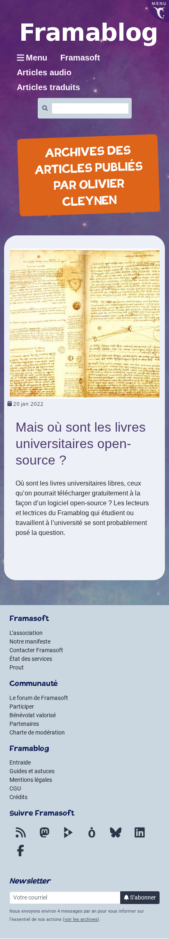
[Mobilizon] (92, 837)
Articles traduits (48, 87)
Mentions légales (30, 779)
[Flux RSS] (20, 837)
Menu (36, 57)
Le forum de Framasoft (38, 698)
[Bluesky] (116, 837)
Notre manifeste (29, 641)
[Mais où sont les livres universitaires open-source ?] (85, 323)
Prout (16, 667)
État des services (30, 658)
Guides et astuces (32, 771)
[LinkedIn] (139, 837)
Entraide (20, 762)
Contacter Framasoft (36, 650)
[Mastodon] (44, 837)
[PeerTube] (68, 837)
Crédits (18, 797)
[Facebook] (20, 855)
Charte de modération (37, 732)
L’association (26, 633)
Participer (21, 706)
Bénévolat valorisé (32, 715)
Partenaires (24, 724)
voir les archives (81, 919)
